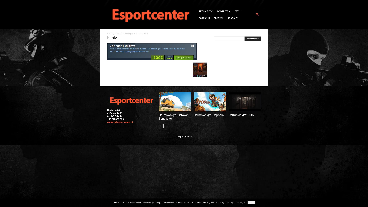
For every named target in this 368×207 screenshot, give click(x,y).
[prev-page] (160, 126)
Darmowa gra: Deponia (209, 115)
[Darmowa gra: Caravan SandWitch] (175, 101)
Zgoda (251, 202)
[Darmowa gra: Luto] (245, 101)
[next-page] (165, 126)
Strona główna (113, 33)
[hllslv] (152, 59)
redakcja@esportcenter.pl (120, 122)
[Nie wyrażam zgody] (364, 202)
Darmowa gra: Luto (241, 115)
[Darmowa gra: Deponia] (210, 101)
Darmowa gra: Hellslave (131, 33)
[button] (257, 14)
